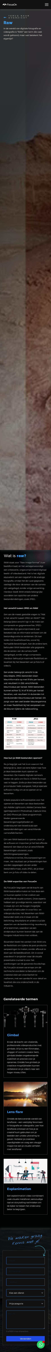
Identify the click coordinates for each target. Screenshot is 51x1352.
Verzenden (25, 1338)
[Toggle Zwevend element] (41, 1344)
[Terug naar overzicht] (5, 17)
